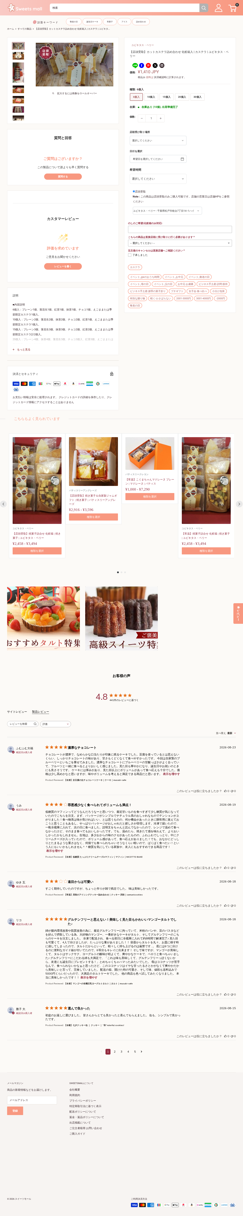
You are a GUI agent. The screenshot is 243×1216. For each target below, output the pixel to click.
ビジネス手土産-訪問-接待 (213, 284)
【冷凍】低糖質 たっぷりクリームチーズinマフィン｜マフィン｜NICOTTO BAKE (103, 856)
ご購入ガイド (77, 1133)
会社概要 (74, 1089)
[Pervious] (3, 504)
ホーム (10, 28)
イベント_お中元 (174, 277)
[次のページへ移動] (141, 1052)
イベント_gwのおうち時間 (144, 277)
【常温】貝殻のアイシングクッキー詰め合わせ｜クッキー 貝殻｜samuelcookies (103, 894)
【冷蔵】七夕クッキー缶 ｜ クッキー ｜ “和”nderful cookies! (94, 1025)
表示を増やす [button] (171, 774)
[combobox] (124, 8)
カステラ (135, 267)
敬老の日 (74, 22)
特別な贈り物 (137, 298)
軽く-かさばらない (160, 298)
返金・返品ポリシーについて (86, 1117)
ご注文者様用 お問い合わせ (85, 1128)
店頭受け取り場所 (140, 131)
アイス (124, 22)
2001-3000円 (183, 298)
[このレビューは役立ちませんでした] (232, 791)
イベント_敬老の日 (199, 277)
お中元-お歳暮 (185, 284)
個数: (133, 116)
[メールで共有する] (161, 65)
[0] (232, 7)
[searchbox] (19, 724)
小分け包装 (218, 291)
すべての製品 (24, 28)
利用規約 (74, 1095)
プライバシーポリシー (82, 1100)
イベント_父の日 (163, 284)
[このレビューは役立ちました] (225, 791)
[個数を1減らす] (142, 118)
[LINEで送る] (134, 65)
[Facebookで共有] (141, 65)
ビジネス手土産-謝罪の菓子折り (148, 291)
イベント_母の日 (139, 284)
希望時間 (135, 169)
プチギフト (177, 291)
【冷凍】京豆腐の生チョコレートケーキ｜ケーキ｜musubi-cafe (95, 780)
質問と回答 (63, 138)
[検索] (203, 8)
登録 (15, 1110)
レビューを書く (63, 266)
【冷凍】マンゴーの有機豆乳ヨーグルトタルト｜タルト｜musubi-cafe (98, 983)
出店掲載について (80, 1122)
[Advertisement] (114, 1161)
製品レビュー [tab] (40, 712)
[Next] (239, 504)
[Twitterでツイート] (155, 65)
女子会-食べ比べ (198, 291)
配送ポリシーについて (82, 1111)
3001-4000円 (203, 298)
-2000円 (220, 298)
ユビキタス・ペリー (142, 45)
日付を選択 (136, 151)
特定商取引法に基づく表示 (85, 1106)
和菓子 (110, 22)
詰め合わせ (141, 22)
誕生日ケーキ (92, 22)
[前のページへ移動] (101, 1052)
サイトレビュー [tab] (17, 712)
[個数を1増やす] (160, 118)
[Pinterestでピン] (148, 65)
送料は (149, 77)
